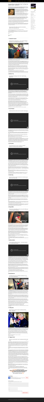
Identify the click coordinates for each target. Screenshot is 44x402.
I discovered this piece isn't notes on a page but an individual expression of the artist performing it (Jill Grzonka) (17, 146)
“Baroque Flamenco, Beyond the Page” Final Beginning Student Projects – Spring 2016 (17, 310)
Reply (27, 377)
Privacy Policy (25, 399)
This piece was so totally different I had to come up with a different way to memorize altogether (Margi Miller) (18, 209)
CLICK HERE (14, 369)
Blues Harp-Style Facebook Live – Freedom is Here (33, 15)
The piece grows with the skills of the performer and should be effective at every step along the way (17, 27)
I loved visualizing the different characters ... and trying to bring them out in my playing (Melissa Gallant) (18, 243)
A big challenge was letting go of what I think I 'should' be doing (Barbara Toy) (17, 76)
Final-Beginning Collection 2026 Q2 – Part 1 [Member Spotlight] (33, 26)
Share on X (26, 243)
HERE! (23, 373)
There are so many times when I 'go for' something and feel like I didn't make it (18, 340)
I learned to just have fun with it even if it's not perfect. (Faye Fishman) (18, 110)
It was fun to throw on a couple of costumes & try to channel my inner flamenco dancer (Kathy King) (18, 177)
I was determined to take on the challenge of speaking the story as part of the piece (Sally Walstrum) (18, 276)
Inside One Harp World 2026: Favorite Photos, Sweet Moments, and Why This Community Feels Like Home (33, 21)
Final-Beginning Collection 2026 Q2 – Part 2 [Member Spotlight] (33, 28)
